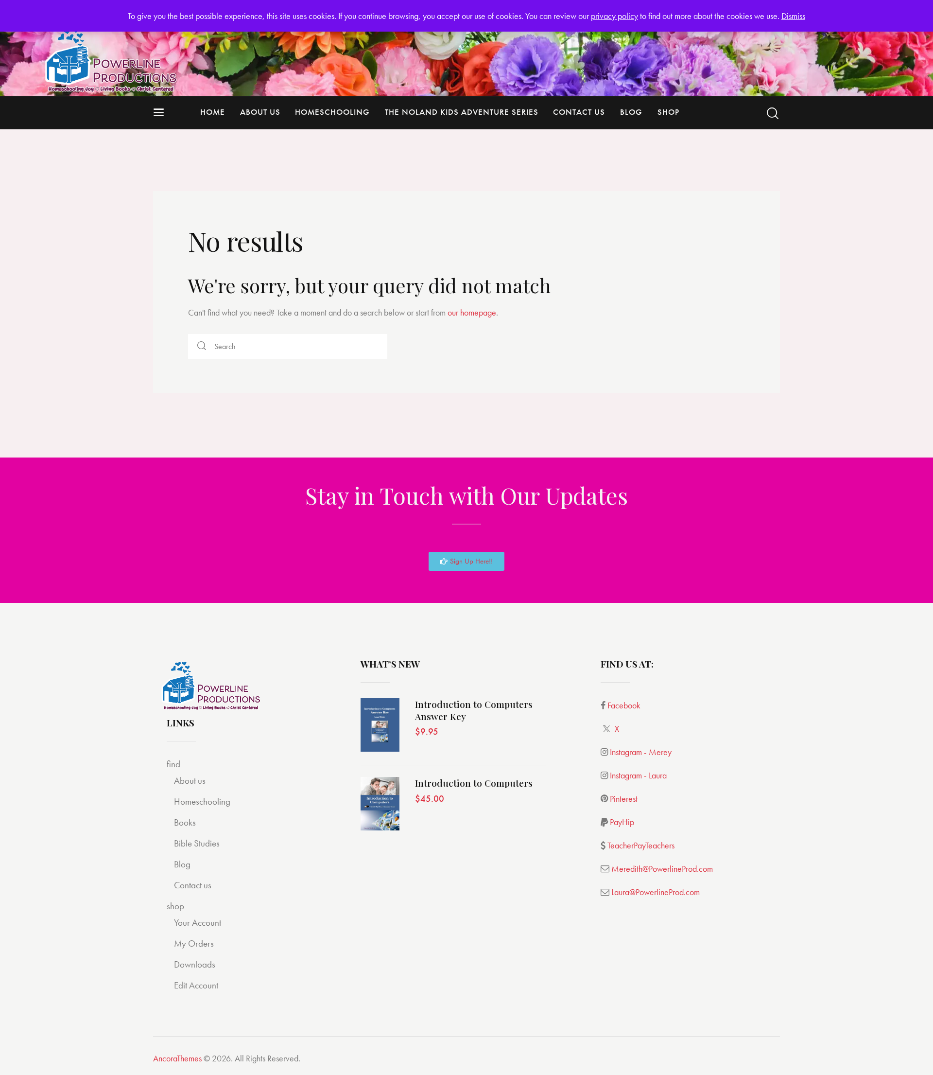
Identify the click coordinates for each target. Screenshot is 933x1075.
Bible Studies (197, 843)
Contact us (192, 885)
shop (175, 906)
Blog (182, 864)
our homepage (472, 312)
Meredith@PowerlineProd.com (662, 868)
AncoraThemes (177, 1058)
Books (185, 822)
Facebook (623, 705)
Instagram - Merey (641, 752)
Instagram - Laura (638, 775)
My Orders (194, 943)
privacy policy (614, 15)
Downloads (194, 964)
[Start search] (772, 114)
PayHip (622, 822)
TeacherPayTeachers (640, 845)
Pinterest (624, 798)
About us (190, 781)
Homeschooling (202, 801)
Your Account (197, 922)
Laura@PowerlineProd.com (655, 892)
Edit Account (196, 985)
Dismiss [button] (793, 15)
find (173, 764)
